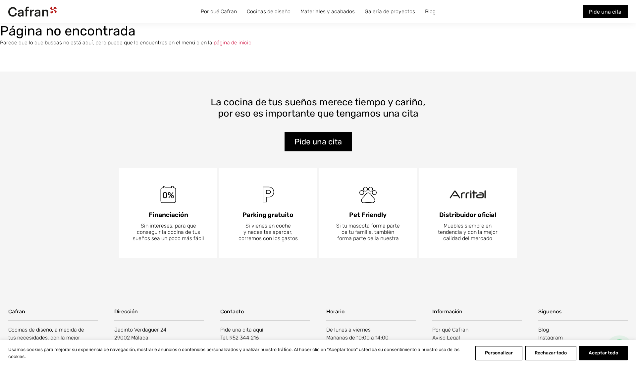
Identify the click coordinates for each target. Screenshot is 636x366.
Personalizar (499, 353)
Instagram (550, 338)
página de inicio (232, 42)
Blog (430, 11)
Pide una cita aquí (241, 330)
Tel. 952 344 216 (239, 338)
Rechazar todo (551, 353)
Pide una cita (605, 12)
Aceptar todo (603, 353)
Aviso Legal (446, 338)
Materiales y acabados (327, 11)
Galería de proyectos (390, 11)
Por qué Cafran (219, 11)
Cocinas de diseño (269, 11)
